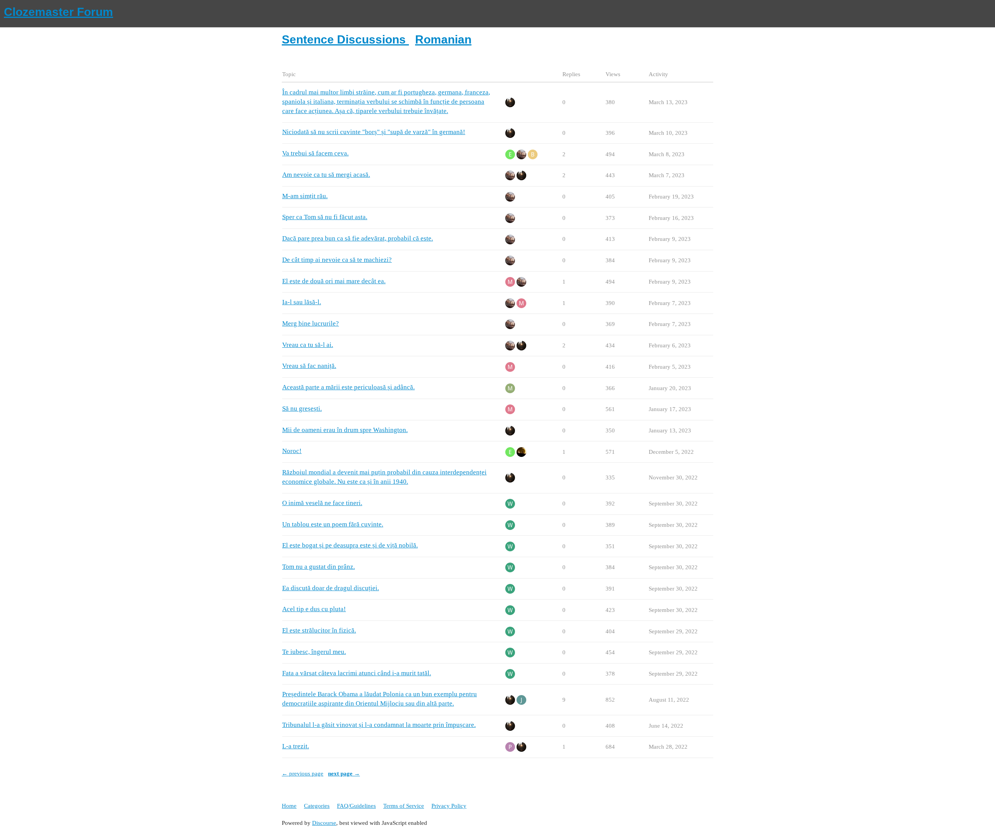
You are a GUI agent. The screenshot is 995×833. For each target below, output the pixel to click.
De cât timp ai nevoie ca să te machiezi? (337, 259)
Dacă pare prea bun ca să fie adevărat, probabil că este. (357, 238)
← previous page (302, 773)
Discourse (324, 823)
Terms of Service (403, 806)
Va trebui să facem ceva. (315, 153)
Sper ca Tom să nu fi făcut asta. (324, 217)
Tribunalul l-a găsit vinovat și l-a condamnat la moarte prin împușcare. (379, 724)
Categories (317, 806)
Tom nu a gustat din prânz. (318, 566)
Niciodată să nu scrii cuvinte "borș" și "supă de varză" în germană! (373, 132)
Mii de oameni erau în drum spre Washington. (345, 430)
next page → (344, 773)
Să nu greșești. (302, 408)
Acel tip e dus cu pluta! (314, 609)
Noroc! (292, 451)
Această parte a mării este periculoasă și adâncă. (348, 387)
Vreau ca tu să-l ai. (307, 345)
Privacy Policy (448, 806)
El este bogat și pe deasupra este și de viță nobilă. (350, 545)
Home (289, 806)
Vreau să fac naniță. (309, 365)
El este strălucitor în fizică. (319, 630)
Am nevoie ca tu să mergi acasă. (326, 174)
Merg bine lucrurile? (310, 323)
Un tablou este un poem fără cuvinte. (332, 524)
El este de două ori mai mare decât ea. (334, 281)
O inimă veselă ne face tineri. (322, 503)
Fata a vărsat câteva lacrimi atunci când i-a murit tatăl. (356, 673)
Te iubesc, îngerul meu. (314, 651)
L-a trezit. (295, 746)
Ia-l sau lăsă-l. (301, 302)
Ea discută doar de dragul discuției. (330, 588)
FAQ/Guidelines (356, 806)
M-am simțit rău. (305, 196)
